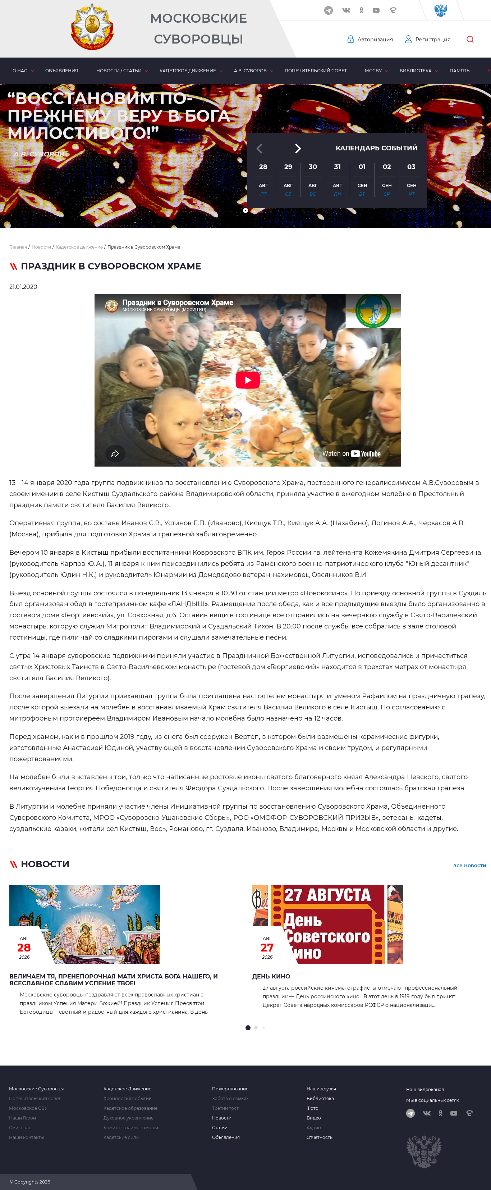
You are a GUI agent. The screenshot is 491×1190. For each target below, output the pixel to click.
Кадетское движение (188, 70)
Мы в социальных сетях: (433, 1100)
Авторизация (375, 39)
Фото (312, 1108)
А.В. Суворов (250, 70)
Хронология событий (128, 1098)
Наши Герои (22, 1118)
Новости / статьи (119, 70)
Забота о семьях (230, 1098)
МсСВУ (373, 70)
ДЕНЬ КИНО (271, 976)
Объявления (61, 70)
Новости (221, 1118)
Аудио (314, 1128)
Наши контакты (26, 1137)
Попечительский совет (316, 70)
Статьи (220, 1128)
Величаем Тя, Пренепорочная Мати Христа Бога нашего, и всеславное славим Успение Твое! (113, 980)
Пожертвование (230, 1089)
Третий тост (225, 1108)
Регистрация (433, 39)
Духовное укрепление (128, 1118)
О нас (20, 70)
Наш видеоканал (425, 1089)
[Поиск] (470, 39)
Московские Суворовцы (198, 28)
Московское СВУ (28, 1108)
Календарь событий (377, 148)
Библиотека (416, 70)
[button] (245, 210)
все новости (469, 865)
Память (460, 70)
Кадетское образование (130, 1108)
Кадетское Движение (127, 1089)
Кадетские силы (121, 1137)
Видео (314, 1118)
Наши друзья (321, 1089)
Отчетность (319, 1137)
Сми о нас (20, 1128)
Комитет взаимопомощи (131, 1128)
